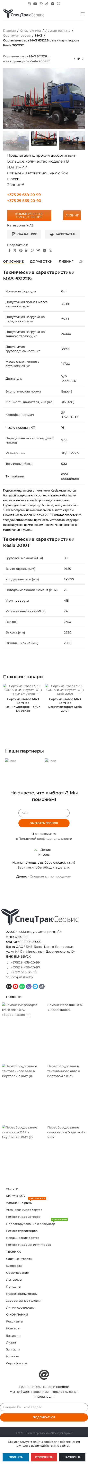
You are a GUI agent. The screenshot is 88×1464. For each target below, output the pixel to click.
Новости (12, 1356)
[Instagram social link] (29, 4)
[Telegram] (35, 986)
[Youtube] (15, 986)
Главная (9, 30)
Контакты (13, 1328)
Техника (13, 1251)
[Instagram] (9, 986)
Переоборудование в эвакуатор (36, 1223)
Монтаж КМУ (16, 1196)
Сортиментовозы (17, 35)
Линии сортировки (21, 1307)
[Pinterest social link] (21, 251)
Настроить (72, 1457)
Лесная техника (57, 30)
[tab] (13, 261)
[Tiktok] (42, 986)
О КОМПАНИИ (17, 1314)
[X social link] (15, 251)
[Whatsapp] (22, 986)
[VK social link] (38, 251)
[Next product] (83, 59)
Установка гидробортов (24, 1210)
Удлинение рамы (25, 1202)
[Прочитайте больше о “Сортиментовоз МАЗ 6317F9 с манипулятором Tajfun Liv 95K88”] (37, 689)
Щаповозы (14, 1266)
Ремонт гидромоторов (23, 1217)
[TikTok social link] (47, 4)
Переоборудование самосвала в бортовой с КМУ (66, 1132)
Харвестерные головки (24, 1300)
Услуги (12, 1189)
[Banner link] (24, 760)
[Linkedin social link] (26, 251)
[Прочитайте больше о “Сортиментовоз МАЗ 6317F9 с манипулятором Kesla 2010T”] (79, 689)
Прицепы (13, 1286)
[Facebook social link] (9, 251)
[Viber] (29, 986)
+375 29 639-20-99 (24, 195)
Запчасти (13, 1349)
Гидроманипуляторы (21, 1294)
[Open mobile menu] (83, 14)
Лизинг (11, 1342)
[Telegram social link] (52, 4)
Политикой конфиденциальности (45, 839)
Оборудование (17, 1272)
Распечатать (65, 234)
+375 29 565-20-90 (24, 200)
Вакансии (13, 1335)
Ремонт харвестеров (22, 1231)
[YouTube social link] (35, 4)
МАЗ (38, 35)
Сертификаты (16, 1363)
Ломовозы (14, 1279)
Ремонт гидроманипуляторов (28, 1245)
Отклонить (44, 1457)
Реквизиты (14, 1321)
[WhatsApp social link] (41, 4)
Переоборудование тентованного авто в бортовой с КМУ (63, 1071)
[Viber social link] (59, 4)
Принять (16, 1457)
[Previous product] (75, 59)
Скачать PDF (27, 234)
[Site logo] (23, 13)
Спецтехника (30, 30)
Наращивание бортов (22, 1238)
